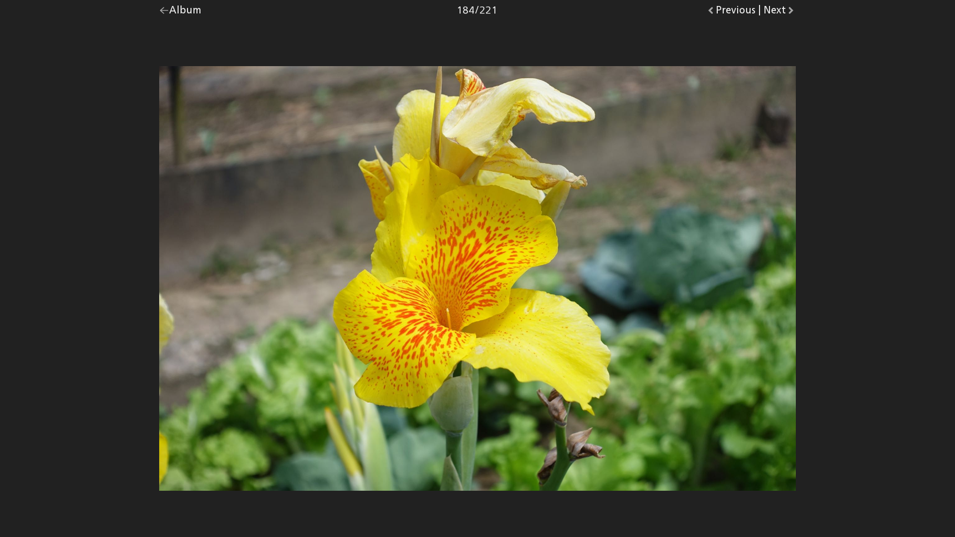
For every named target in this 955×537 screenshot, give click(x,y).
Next (780, 12)
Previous (736, 12)
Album (185, 12)
